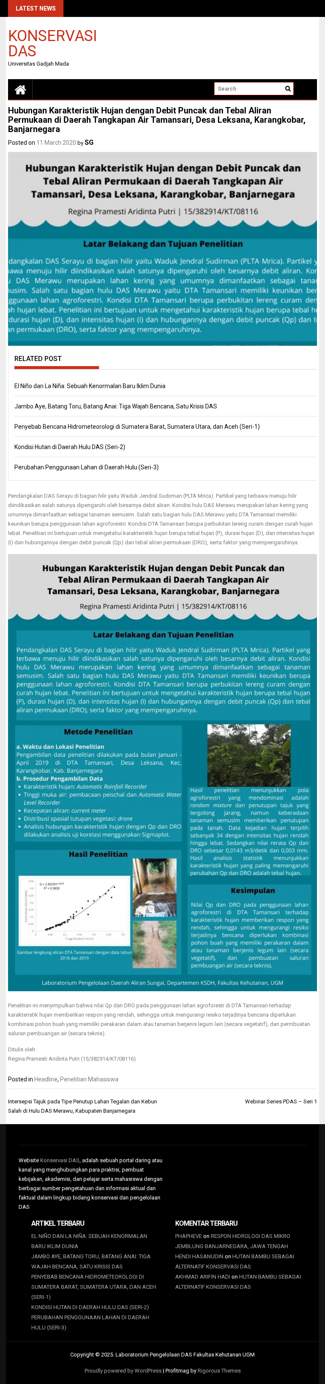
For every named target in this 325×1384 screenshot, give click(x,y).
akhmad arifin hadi (202, 1277)
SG (89, 142)
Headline (46, 1079)
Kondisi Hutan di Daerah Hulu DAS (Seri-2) (69, 447)
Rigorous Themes (219, 1370)
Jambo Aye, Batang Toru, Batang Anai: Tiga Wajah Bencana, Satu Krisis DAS (115, 406)
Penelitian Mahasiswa (89, 1079)
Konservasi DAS (52, 43)
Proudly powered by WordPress (123, 1370)
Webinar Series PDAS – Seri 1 (281, 1101)
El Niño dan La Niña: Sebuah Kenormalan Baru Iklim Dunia (89, 386)
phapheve (188, 1236)
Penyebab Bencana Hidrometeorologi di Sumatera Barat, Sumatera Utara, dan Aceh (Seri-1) (137, 426)
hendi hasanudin (199, 1256)
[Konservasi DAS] (20, 89)
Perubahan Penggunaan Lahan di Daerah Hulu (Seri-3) (86, 467)
